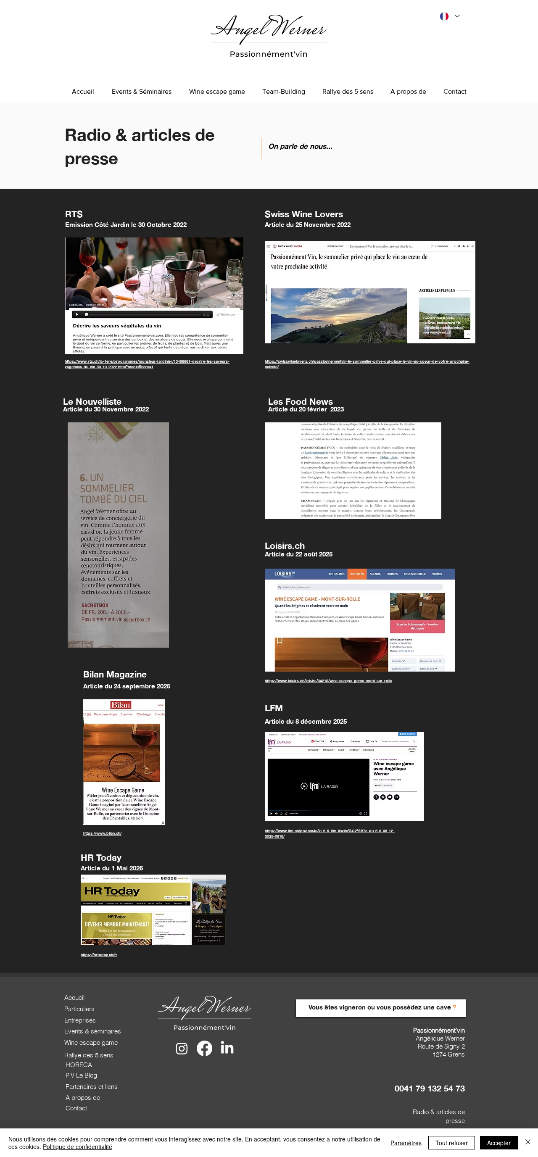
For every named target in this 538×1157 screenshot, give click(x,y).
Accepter (499, 1143)
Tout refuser (451, 1143)
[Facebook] (204, 1048)
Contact (76, 1108)
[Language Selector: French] (449, 16)
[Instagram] (182, 1048)
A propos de (83, 1098)
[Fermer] (528, 1142)
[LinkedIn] (227, 1048)
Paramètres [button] (406, 1143)
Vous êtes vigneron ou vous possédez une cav (378, 1007)
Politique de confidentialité (77, 1146)
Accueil (74, 998)
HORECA (79, 1065)
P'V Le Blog (81, 1075)
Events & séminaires (92, 1031)
